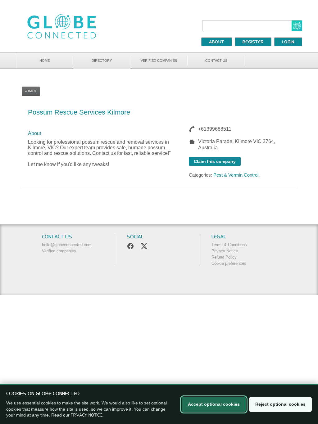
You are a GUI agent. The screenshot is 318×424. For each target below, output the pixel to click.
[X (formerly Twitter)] (144, 246)
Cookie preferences (228, 263)
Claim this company (215, 161)
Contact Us (216, 60)
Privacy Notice (224, 251)
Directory (102, 60)
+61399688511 (213, 129)
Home (44, 60)
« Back (31, 91)
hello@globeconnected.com (67, 244)
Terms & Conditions (229, 244)
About (216, 42)
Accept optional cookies (214, 404)
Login (288, 42)
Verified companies (159, 60)
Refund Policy (224, 257)
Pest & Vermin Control (235, 175)
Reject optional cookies (280, 404)
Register (253, 42)
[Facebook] (130, 246)
